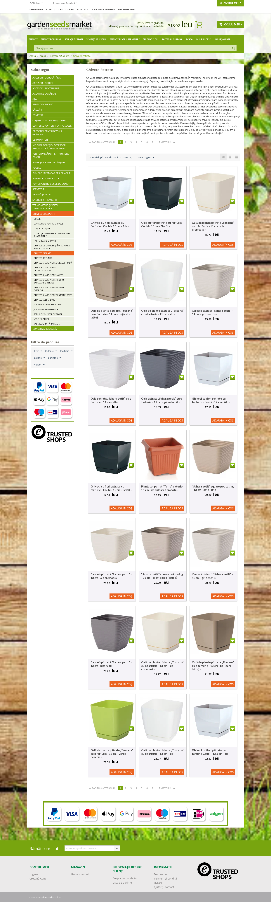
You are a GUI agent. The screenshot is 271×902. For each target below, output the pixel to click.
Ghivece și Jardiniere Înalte (48, 275)
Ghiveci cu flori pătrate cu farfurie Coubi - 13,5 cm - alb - (211, 751)
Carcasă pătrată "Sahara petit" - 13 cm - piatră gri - (111, 664)
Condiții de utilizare (60, 9)
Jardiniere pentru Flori (46, 309)
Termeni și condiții (165, 878)
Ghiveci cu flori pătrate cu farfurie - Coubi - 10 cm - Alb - (110, 224)
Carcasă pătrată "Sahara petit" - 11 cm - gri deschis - (212, 312)
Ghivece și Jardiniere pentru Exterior (49, 289)
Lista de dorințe (122, 882)
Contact (82, 9)
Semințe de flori (74, 39)
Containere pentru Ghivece (48, 223)
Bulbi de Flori (150, 39)
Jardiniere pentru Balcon (47, 304)
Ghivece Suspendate (44, 299)
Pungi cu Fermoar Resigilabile (51, 173)
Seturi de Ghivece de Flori (48, 314)
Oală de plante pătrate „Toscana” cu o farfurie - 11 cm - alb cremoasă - (213, 226)
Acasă (32, 56)
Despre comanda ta (124, 878)
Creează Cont (37, 878)
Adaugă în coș (121, 244)
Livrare (158, 882)
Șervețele (38, 189)
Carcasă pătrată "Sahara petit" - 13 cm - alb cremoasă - (111, 576)
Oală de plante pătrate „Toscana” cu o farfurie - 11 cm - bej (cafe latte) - (112, 314)
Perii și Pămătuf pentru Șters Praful (50, 155)
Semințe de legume (51, 39)
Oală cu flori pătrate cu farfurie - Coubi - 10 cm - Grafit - (162, 224)
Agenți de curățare (44, 93)
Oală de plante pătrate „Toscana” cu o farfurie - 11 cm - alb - (162, 312)
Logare (33, 874)
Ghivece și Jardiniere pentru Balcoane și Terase (49, 281)
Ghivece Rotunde (43, 258)
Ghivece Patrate (42, 253)
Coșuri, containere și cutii (49, 120)
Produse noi (126, 9)
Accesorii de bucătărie (46, 77)
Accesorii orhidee (43, 83)
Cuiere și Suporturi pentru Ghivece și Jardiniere (53, 234)
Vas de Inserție (41, 319)
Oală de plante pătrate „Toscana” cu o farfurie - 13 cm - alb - (162, 751)
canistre (37, 115)
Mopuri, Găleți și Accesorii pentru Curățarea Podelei (49, 146)
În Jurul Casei (203, 39)
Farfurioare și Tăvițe (45, 240)
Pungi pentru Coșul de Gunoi (50, 183)
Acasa (189, 39)
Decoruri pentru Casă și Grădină (47, 132)
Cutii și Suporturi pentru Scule (52, 125)
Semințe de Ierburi (96, 39)
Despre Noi (36, 9)
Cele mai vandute (103, 9)
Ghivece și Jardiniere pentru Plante (53, 295)
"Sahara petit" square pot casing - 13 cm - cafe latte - (213, 488)
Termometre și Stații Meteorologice (45, 206)
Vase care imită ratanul (47, 323)
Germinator (40, 139)
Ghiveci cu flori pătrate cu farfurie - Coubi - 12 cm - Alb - (211, 400)
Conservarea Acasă (44, 328)
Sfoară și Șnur (41, 194)
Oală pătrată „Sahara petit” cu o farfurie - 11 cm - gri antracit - (161, 400)
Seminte (33, 39)
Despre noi (160, 874)
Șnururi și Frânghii (44, 199)
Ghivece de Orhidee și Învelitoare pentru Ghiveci (52, 247)
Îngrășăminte (222, 39)
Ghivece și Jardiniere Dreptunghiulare (44, 269)
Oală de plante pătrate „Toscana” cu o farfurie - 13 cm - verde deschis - (112, 753)
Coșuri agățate (42, 228)
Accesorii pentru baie (45, 88)
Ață (34, 99)
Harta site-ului (80, 874)
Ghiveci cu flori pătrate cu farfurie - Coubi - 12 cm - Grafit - (111, 488)
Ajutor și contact (164, 887)
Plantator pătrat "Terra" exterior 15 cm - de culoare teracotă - (162, 488)
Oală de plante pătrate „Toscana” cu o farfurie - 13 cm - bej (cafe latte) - (213, 666)
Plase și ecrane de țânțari (48, 162)
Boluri (37, 218)
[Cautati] (234, 48)
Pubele (36, 167)
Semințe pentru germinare (125, 39)
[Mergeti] (117, 848)
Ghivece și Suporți (59, 56)
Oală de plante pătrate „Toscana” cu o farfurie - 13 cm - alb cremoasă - (162, 666)
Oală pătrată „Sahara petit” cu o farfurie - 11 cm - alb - (111, 400)
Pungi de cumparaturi (46, 178)
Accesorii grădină (172, 39)
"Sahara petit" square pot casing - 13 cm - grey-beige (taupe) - (162, 576)
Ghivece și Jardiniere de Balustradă (53, 262)
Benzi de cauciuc (42, 104)
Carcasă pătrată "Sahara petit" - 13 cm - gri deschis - (212, 576)
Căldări (37, 109)
